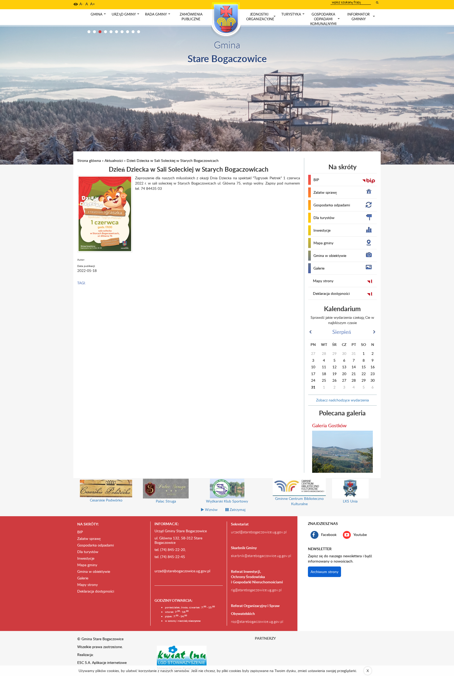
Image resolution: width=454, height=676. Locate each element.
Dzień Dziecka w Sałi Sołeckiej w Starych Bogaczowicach (173, 160)
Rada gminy (158, 15)
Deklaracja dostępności (331, 293)
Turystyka (293, 15)
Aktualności (114, 160)
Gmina (99, 15)
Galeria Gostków (329, 425)
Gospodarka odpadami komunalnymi (325, 19)
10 (138, 31)
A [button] (86, 3)
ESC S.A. (84, 662)
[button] (75, 4)
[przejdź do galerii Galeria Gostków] (342, 452)
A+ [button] (92, 3)
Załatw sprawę (325, 192)
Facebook (329, 534)
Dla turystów (323, 217)
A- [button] (81, 3)
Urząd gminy (126, 15)
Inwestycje (322, 230)
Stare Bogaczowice (227, 58)
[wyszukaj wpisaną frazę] (377, 2)
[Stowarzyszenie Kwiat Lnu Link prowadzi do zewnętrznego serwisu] (182, 655)
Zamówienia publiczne (191, 16)
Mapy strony (323, 280)
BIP (316, 179)
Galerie (318, 268)
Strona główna (89, 160)
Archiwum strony (324, 571)
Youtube (360, 534)
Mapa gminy (323, 242)
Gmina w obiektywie (329, 255)
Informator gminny (361, 17)
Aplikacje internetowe (109, 662)
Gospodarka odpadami (331, 204)
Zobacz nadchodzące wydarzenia (342, 399)
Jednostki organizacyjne (261, 17)
